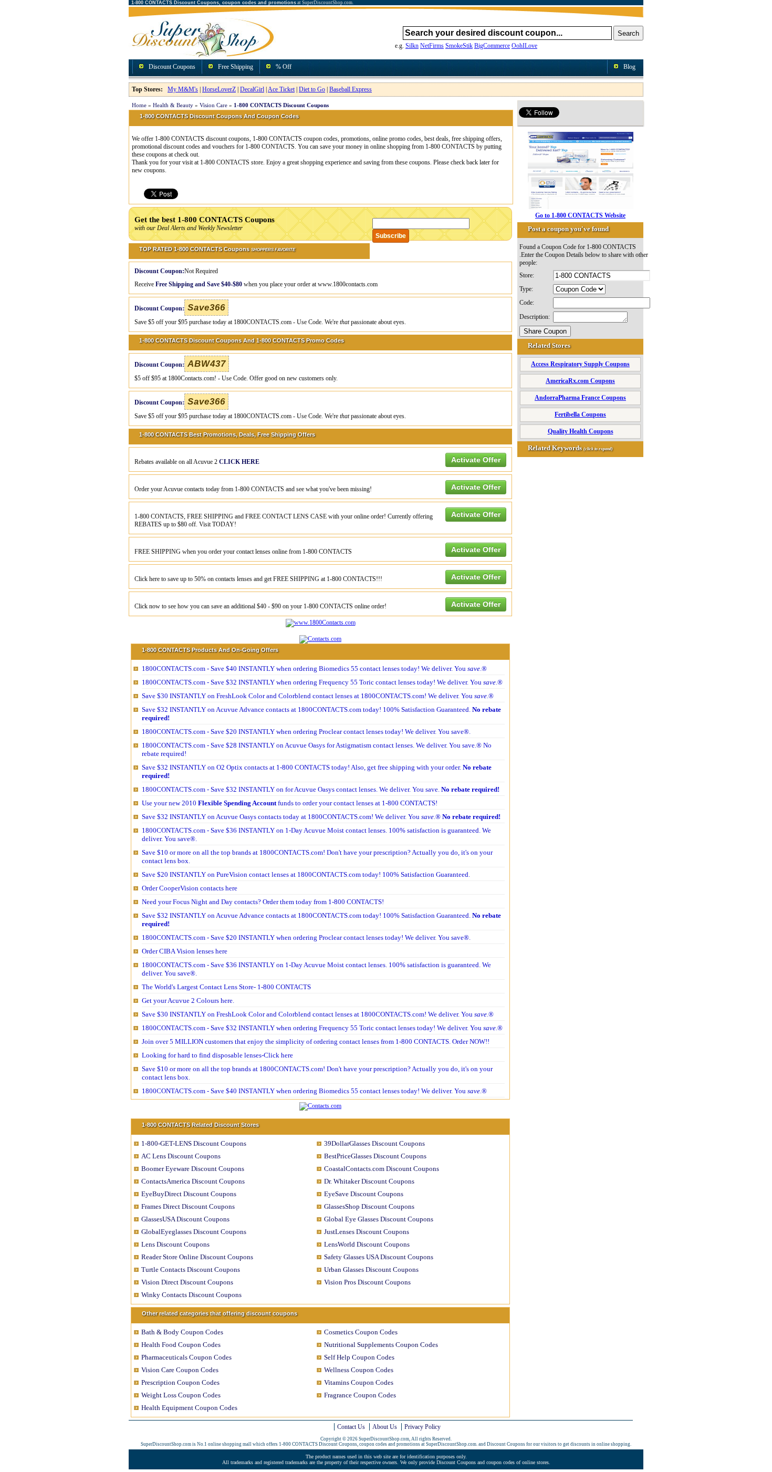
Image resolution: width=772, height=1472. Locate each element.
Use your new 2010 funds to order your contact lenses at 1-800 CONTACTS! (289, 803)
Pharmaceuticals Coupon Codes (186, 1357)
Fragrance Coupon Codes (360, 1395)
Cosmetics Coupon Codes (361, 1332)
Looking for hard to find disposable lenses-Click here (217, 1055)
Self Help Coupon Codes (359, 1357)
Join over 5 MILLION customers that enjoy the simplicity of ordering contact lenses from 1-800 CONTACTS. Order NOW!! (315, 1041)
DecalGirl (252, 89)
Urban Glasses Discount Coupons (371, 1269)
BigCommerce (492, 45)
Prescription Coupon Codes (180, 1382)
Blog (629, 66)
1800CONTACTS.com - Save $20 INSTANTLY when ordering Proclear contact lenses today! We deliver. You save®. (306, 731)
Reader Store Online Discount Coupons (197, 1257)
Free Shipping (235, 66)
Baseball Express (350, 89)
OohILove (524, 45)
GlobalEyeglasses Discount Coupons (193, 1232)
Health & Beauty (173, 105)
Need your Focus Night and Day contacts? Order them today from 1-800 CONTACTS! (263, 902)
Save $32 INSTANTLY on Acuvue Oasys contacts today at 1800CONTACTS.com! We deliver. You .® (321, 817)
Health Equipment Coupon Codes (189, 1408)
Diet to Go (312, 89)
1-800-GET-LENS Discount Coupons (193, 1143)
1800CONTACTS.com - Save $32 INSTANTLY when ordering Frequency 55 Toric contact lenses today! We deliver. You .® (322, 682)
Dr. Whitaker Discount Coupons (369, 1181)
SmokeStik (459, 45)
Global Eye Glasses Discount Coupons (378, 1219)
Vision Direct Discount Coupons (187, 1282)
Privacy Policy (422, 1426)
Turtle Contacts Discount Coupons (190, 1269)
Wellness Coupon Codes (358, 1370)
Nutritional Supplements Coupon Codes (381, 1345)
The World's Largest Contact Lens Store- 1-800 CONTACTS (226, 987)
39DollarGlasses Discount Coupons (374, 1143)
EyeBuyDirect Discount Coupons (188, 1194)
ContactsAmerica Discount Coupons (193, 1181)
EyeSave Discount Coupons (363, 1194)
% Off (283, 66)
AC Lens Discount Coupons (181, 1156)
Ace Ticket (281, 89)
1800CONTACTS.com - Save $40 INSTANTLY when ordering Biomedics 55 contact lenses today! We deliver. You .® (314, 668)
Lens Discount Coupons (175, 1244)
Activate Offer (475, 459)
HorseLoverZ (219, 89)
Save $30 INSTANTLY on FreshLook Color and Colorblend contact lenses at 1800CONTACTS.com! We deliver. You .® (318, 696)
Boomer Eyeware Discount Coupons (192, 1169)
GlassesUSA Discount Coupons (185, 1219)
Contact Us (351, 1426)
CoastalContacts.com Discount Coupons (381, 1169)
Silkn (412, 45)
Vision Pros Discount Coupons (367, 1282)
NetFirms (432, 45)
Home (139, 105)
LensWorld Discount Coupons (367, 1244)
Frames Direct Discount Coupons (188, 1206)
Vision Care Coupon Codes (179, 1370)
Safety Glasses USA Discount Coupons (378, 1257)
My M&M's (183, 89)
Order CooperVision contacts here (189, 888)
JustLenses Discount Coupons (366, 1232)
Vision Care (213, 105)
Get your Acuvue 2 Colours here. (188, 1000)
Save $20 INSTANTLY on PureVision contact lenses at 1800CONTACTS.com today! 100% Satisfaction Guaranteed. (306, 874)
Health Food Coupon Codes (181, 1345)
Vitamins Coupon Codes (358, 1382)
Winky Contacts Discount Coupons (191, 1295)
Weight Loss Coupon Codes (181, 1395)
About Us (384, 1426)
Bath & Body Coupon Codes (182, 1332)
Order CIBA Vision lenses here (184, 951)
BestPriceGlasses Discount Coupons (375, 1156)
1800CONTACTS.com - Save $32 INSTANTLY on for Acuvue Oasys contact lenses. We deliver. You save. (320, 789)
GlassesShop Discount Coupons (369, 1206)
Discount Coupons (172, 66)
